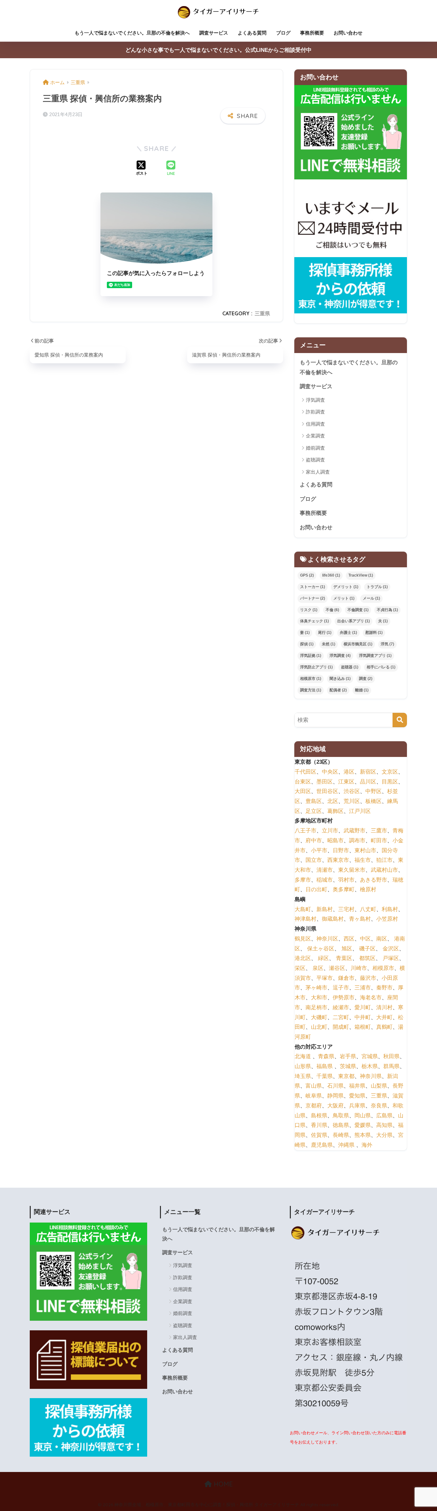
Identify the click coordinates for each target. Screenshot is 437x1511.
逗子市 (341, 988)
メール (371, 598)
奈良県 (379, 1105)
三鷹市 (379, 831)
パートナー (312, 598)
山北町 (319, 1027)
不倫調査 (358, 610)
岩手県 (348, 1056)
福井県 (357, 1086)
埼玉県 (303, 1076)
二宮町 (341, 1017)
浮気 (387, 644)
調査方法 (310, 690)
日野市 (341, 850)
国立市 (314, 860)
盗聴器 (349, 667)
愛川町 (362, 1007)
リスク (308, 610)
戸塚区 (391, 958)
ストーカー (312, 587)
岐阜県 (314, 1096)
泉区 (318, 968)
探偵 (307, 644)
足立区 (314, 811)
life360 (331, 575)
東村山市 (365, 850)
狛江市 (384, 860)
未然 (328, 644)
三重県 (262, 313)
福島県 (324, 1066)
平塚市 (324, 978)
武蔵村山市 (384, 870)
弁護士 (348, 632)
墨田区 (324, 781)
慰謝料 (374, 632)
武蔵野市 (354, 831)
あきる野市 (373, 880)
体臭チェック (314, 621)
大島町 (303, 909)
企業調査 (315, 435)
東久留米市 (351, 870)
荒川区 (352, 801)
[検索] (400, 720)
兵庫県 (357, 1105)
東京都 (346, 1076)
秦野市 (384, 988)
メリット (343, 598)
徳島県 (341, 1125)
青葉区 (344, 958)
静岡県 (335, 1096)
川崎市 (359, 968)
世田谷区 (327, 791)
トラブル (377, 587)
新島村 (324, 909)
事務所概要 (312, 32)
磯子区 (367, 948)
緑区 (323, 958)
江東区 (346, 781)
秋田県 (391, 1056)
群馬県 (391, 1066)
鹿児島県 (322, 1145)
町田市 (379, 841)
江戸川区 (360, 811)
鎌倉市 (346, 978)
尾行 (324, 632)
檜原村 (368, 889)
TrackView (360, 575)
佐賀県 (319, 1135)
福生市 (362, 860)
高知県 (384, 1125)
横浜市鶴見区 (358, 644)
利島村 (390, 909)
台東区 (303, 781)
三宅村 (346, 909)
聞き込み (340, 678)
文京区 (390, 772)
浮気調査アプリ (375, 655)
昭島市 (335, 841)
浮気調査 (315, 400)
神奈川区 (327, 939)
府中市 (314, 841)
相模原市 (310, 678)
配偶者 (338, 690)
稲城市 (324, 880)
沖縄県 (346, 1145)
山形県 (303, 1066)
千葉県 (324, 1076)
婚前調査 (315, 448)
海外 (367, 1145)
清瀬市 (324, 870)
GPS (307, 575)
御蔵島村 (333, 919)
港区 (349, 772)
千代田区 (305, 772)
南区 (381, 939)
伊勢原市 (343, 998)
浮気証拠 (310, 655)
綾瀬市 (341, 1007)
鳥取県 (341, 1115)
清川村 (384, 1007)
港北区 (303, 958)
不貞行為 (387, 610)
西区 (349, 939)
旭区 (346, 948)
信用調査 (315, 424)
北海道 (303, 1056)
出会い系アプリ (353, 621)
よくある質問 (252, 32)
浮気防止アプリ (316, 667)
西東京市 (338, 860)
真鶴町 (384, 1027)
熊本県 (362, 1135)
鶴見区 (303, 939)
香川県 (319, 1125)
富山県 (314, 1086)
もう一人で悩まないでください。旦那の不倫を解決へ (132, 32)
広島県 (384, 1115)
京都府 (314, 1105)
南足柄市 (316, 1007)
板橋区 (373, 801)
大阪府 (335, 1105)
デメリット (345, 587)
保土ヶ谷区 (320, 948)
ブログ (283, 32)
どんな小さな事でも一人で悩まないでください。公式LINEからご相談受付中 (218, 50)
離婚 (362, 690)
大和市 (319, 998)
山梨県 (379, 1086)
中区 (365, 939)
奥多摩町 (343, 889)
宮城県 (370, 1056)
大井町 (384, 1017)
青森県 (326, 1056)
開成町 (341, 1027)
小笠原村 (387, 919)
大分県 (384, 1135)
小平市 (319, 850)
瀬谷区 (337, 968)
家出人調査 (318, 472)
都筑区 (367, 958)
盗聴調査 (315, 459)
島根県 (319, 1115)
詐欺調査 (315, 411)
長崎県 (341, 1135)
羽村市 (346, 880)
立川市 (330, 831)
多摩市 (303, 880)
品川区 (368, 781)
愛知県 (357, 1096)
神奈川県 (371, 1076)
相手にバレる (381, 667)
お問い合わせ (348, 32)
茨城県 (348, 1066)
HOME (222, 1484)
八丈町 (368, 909)
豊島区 (314, 801)
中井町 (362, 1017)
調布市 (357, 841)
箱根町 (362, 1027)
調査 (365, 678)
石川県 (335, 1086)
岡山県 (362, 1115)
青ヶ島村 (360, 919)
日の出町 (316, 889)
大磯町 (319, 1017)
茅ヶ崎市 (316, 988)
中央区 (330, 772)
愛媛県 (362, 1125)
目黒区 (390, 781)
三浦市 (362, 988)
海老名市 (371, 998)
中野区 (373, 791)
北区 (332, 801)
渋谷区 (352, 791)
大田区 (303, 791)
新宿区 (368, 772)
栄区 (300, 968)
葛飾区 (335, 811)
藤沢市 (368, 978)
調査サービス (213, 32)
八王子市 (305, 831)
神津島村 (305, 919)
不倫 (332, 610)
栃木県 (370, 1066)
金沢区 (391, 948)
